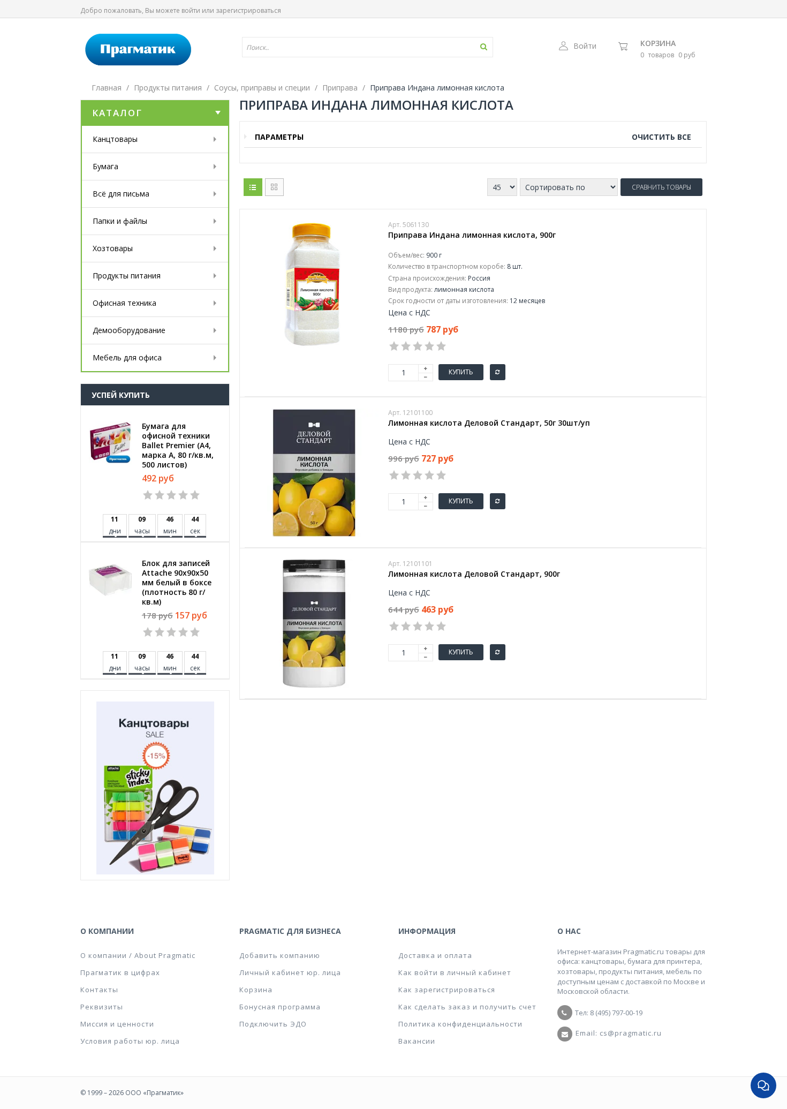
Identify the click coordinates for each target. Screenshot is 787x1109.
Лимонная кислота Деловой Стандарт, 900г (474, 574)
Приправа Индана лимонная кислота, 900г (472, 235)
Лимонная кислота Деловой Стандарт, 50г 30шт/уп (489, 423)
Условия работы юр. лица (130, 1041)
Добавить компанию (279, 955)
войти (190, 10)
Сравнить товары (661, 187)
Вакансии (416, 1041)
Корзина (658, 43)
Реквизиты (101, 1007)
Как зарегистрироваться (446, 989)
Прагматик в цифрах (120, 972)
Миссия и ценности (117, 1024)
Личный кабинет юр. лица (290, 972)
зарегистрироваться (248, 10)
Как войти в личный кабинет (454, 972)
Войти (584, 46)
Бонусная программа (280, 1007)
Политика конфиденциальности (460, 1024)
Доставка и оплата (435, 955)
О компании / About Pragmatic (137, 955)
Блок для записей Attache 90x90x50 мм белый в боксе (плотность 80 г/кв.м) (176, 583)
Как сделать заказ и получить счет (467, 1007)
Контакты (99, 989)
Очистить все (661, 137)
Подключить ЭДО (273, 1024)
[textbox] (336, 47)
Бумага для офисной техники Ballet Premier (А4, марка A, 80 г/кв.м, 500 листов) (178, 445)
